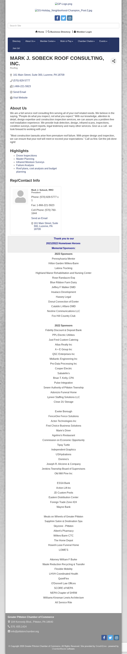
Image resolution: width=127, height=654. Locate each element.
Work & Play (66, 41)
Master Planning (25, 159)
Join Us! (16, 48)
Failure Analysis (25, 165)
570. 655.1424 (18, 626)
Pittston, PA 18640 (32, 622)
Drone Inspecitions (26, 155)
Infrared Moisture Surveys (30, 162)
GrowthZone (101, 646)
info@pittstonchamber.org (24, 631)
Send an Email (39, 218)
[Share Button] (113, 61)
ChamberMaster (59, 649)
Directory (17, 41)
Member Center (47, 41)
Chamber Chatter (85, 41)
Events (102, 41)
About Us (29, 41)
